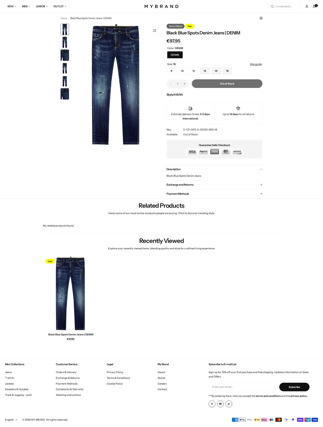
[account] (307, 6)
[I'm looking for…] (272, 6)
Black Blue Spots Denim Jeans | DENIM (70, 334)
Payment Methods (66, 383)
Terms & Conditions (118, 377)
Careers (162, 383)
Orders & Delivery (66, 372)
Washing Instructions (68, 395)
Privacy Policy (115, 372)
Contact (162, 389)
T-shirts (9, 377)
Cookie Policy (115, 383)
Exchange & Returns (68, 377)
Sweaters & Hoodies (16, 389)
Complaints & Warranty (69, 389)
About (161, 372)
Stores (161, 377)
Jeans (8, 372)
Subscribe (294, 387)
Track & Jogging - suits (18, 395)
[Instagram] (220, 404)
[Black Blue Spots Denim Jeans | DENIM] (70, 293)
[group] (116, 84)
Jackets (9, 383)
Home (64, 18)
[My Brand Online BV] (161, 6)
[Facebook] (212, 404)
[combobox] (284, 6)
